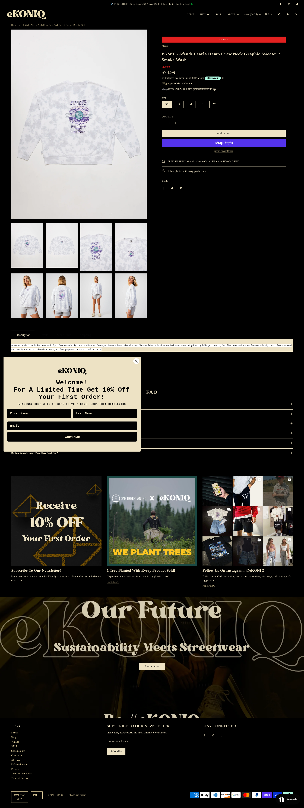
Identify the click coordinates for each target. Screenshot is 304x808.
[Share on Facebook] (163, 188)
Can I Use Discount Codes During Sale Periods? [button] (36, 404)
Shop (13, 737)
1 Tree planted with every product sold (186, 171)
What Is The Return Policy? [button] (26, 433)
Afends (165, 45)
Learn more (152, 666)
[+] (175, 123)
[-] (163, 123)
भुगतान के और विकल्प (223, 151)
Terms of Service (19, 778)
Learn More (113, 582)
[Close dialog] (136, 361)
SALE (218, 14)
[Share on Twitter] (172, 188)
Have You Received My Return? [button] (28, 443)
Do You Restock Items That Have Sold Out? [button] (34, 453)
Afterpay (15, 760)
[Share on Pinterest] (181, 188)
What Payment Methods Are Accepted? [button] (32, 414)
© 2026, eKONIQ (55, 795)
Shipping (166, 83)
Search (14, 732)
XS (167, 104)
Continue (72, 437)
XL (214, 104)
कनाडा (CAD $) (251, 14)
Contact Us (16, 755)
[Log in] (288, 14)
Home (190, 14)
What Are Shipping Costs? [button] (25, 424)
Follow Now (208, 586)
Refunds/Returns (19, 764)
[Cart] (296, 14)
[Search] (279, 14)
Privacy (15, 769)
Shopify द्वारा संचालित (77, 795)
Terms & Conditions (21, 773)
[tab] (23, 334)
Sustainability (18, 751)
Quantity (167, 117)
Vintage (15, 741)
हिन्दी (267, 14)
